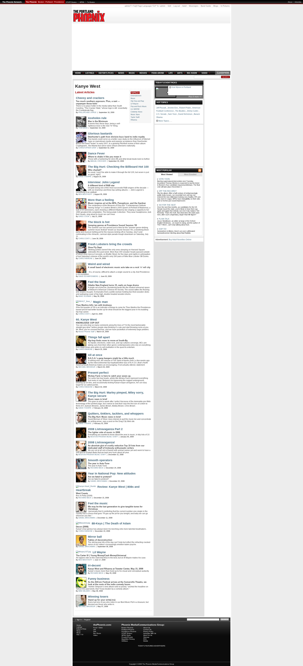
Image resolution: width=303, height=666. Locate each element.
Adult (184, 6)
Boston (41, 2)
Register (87, 620)
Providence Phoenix (129, 631)
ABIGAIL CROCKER (98, 161)
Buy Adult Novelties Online (180, 239)
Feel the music (98, 503)
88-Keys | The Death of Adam (111, 523)
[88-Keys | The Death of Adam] (83, 523)
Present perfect (98, 372)
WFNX (82, 2)
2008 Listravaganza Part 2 (105, 429)
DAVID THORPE (84, 176)
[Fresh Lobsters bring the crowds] (81, 252)
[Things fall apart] (81, 345)
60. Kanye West (86, 319)
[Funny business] (81, 587)
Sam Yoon (172, 114)
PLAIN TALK (163, 219)
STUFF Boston (71, 2)
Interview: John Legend (104, 182)
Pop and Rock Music (139, 106)
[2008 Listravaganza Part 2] (81, 437)
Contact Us (147, 629)
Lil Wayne (99, 552)
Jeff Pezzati (161, 108)
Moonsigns (193, 6)
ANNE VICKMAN (84, 296)
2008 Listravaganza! (101, 442)
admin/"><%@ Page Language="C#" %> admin (145, 6)
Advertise (298, 2)
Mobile (145, 641)
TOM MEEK (83, 128)
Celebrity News (136, 112)
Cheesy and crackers (90, 98)
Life (94, 629)
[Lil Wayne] (83, 552)
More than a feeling (101, 200)
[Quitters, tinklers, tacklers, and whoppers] (81, 422)
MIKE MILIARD (84, 591)
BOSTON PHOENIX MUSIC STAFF (104, 437)
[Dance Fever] (81, 162)
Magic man (100, 301)
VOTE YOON (164, 179)
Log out (176, 6)
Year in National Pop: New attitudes (112, 473)
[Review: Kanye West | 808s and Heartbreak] (86, 486)
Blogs (215, 6)
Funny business (99, 578)
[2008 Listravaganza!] (81, 450)
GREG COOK (83, 216)
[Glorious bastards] (81, 142)
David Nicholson (185, 114)
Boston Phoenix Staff (86, 332)
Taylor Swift (135, 117)
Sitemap (146, 637)
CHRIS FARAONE (85, 258)
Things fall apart (99, 337)
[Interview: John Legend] (81, 190)
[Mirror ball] (81, 545)
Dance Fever (96, 153)
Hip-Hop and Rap (137, 101)
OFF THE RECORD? (167, 191)
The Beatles (180, 111)
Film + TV (80, 634)
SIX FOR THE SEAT (167, 205)
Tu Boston (91, 2)
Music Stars (135, 114)
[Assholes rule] (81, 126)
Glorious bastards (100, 133)
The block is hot (99, 222)
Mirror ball (95, 536)
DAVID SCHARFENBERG (88, 276)
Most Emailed (190, 174)
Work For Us (147, 635)
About (290, 2)
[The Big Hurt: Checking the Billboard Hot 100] (81, 175)
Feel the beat (96, 282)
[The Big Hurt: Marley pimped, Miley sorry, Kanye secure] (81, 401)
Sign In (79, 620)
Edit (169, 6)
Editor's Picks (81, 629)
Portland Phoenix (128, 629)
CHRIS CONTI (84, 238)
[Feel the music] (81, 511)
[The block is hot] (81, 230)
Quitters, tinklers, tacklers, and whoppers (116, 413)
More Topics (164, 121)
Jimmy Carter (192, 111)
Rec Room (97, 633)
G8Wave (125, 641)
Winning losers (98, 596)
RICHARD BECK (96, 468)
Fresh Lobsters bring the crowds (110, 244)
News (78, 631)
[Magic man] (84, 301)
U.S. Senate (161, 114)
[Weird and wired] (81, 272)
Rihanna (134, 120)
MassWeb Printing (128, 639)
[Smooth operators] (81, 468)
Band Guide (206, 6)
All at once (95, 355)
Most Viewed (167, 174)
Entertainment (136, 96)
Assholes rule (97, 118)
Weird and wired (99, 264)
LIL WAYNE (135, 109)
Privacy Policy (148, 631)
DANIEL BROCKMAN (98, 481)
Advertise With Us (149, 633)
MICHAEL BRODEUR (86, 367)
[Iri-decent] (81, 574)
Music (133, 98)
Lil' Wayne (134, 104)
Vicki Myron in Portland (181, 87)
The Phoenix (31, 2)
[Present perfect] (81, 381)
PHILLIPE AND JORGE (87, 112)
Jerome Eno (172, 108)
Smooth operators (100, 460)
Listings (79, 627)
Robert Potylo (185, 108)
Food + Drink (98, 628)
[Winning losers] (81, 605)
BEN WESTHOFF (85, 194)
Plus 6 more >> (195, 97)
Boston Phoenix (127, 628)
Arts (94, 631)
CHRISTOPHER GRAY (87, 148)
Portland (49, 2)
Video (95, 635)
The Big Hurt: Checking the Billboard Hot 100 (118, 166)
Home (79, 625)
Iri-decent (94, 565)
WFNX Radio (126, 635)
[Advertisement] (151, 47)
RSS (145, 639)
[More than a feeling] (81, 208)
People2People (127, 637)
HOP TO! (162, 229)
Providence (59, 2)
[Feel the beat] (81, 290)
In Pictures (225, 6)
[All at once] (81, 363)
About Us (146, 628)
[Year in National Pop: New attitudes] (81, 482)
